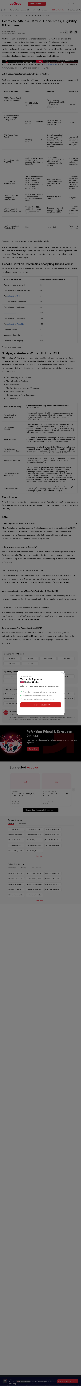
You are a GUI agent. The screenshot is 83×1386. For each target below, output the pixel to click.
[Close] (62, 673)
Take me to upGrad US (41, 705)
